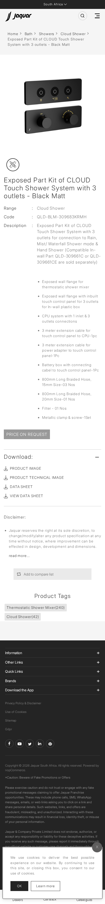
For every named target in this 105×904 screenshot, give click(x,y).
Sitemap (10, 720)
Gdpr (8, 729)
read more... (19, 555)
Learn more (48, 886)
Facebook (9, 743)
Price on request (26, 434)
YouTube (19, 743)
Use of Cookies (16, 712)
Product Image (25, 468)
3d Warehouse (50, 743)
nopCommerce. (15, 770)
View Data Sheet (26, 496)
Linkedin (40, 743)
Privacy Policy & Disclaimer (23, 703)
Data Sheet (21, 486)
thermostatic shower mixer (36, 607)
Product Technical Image (37, 477)
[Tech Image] (12, 164)
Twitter (29, 743)
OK (19, 886)
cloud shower (23, 616)
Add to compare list (39, 574)
